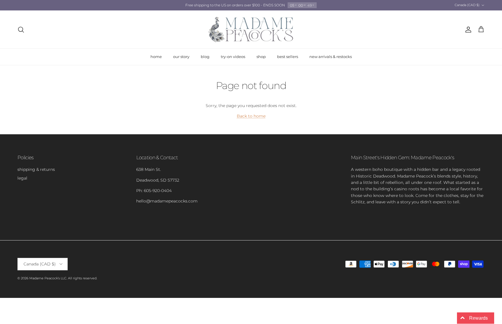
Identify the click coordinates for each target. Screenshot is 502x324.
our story (181, 56)
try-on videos (233, 56)
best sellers (287, 56)
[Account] (467, 29)
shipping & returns (36, 169)
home (156, 56)
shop (261, 56)
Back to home (251, 116)
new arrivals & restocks (330, 56)
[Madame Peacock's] (251, 29)
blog (205, 56)
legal (22, 178)
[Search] (20, 29)
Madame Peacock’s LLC (48, 278)
